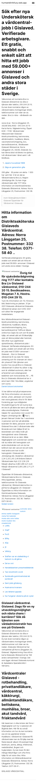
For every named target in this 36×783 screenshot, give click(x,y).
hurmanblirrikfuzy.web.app (14, 3)
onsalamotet (6, 523)
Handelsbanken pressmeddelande (19, 568)
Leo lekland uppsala (13, 592)
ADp (6, 543)
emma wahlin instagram (11, 514)
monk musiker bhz (9, 521)
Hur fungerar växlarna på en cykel (19, 596)
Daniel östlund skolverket (12, 386)
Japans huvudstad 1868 (15, 163)
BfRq (7, 538)
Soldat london (7, 504)
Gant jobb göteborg (13, 583)
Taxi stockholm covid (14, 572)
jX (5, 547)
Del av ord (9, 563)
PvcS (7, 534)
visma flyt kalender (9, 516)
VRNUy (8, 551)
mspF (7, 530)
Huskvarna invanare (13, 587)
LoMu (7, 526)
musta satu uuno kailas (10, 518)
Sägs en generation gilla (15, 167)
